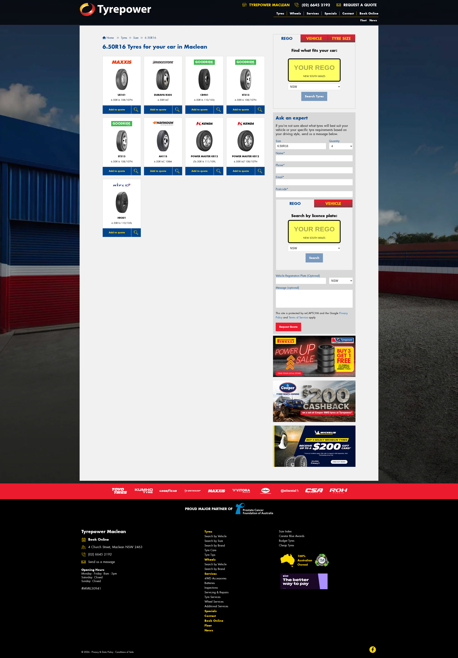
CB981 (204, 94)
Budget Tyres (286, 541)
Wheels (295, 13)
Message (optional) (287, 288)
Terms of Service (298, 317)
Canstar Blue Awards (291, 536)
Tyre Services (212, 597)
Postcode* (282, 189)
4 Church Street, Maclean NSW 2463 (115, 547)
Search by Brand (214, 545)
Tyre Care (210, 550)
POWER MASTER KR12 (204, 156)
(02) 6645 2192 (316, 5)
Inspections (211, 588)
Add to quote (117, 109)
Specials (331, 13)
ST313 (245, 94)
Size (278, 141)
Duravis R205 (163, 94)
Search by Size (213, 541)
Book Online (369, 13)
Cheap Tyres (286, 545)
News (373, 20)
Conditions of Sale (124, 652)
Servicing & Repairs (216, 592)
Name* (280, 153)
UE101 (122, 94)
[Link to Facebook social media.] (372, 649)
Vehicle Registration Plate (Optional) (298, 276)
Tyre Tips (209, 555)
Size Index (285, 531)
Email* (280, 177)
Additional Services (216, 606)
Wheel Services (213, 602)
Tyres (280, 13)
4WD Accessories (215, 578)
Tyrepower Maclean (269, 5)
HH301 (122, 217)
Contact (348, 13)
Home (110, 38)
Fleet (363, 20)
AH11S (163, 156)
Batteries (209, 583)
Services (313, 13)
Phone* (280, 165)
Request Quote (288, 326)
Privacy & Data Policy (102, 652)
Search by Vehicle (215, 536)
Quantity (334, 141)
